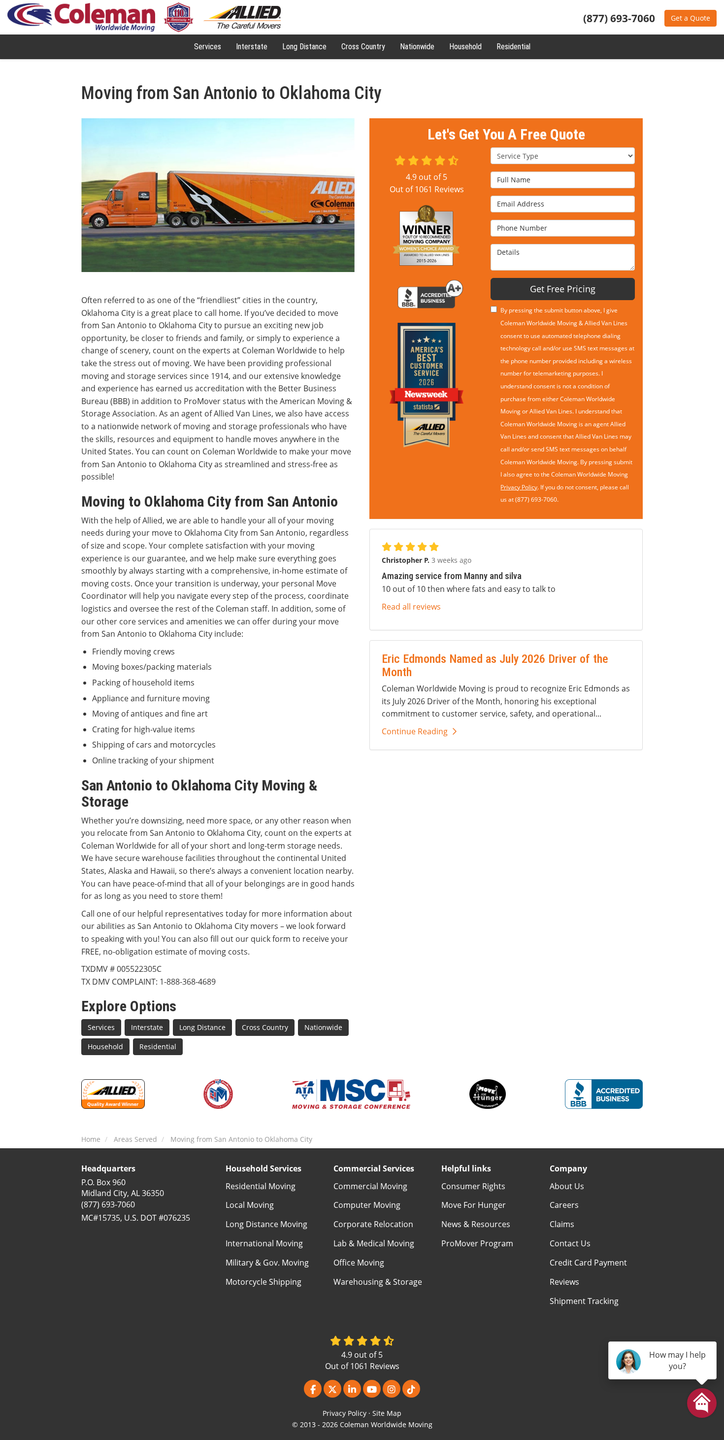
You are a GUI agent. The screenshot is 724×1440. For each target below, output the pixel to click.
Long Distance (202, 1027)
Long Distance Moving (266, 1224)
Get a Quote (690, 18)
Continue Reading (415, 731)
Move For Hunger (473, 1205)
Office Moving (358, 1262)
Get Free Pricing (562, 289)
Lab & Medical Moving (373, 1243)
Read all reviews (411, 606)
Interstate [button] (251, 46)
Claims (562, 1224)
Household (105, 1046)
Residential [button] (513, 46)
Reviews (564, 1281)
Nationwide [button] (417, 46)
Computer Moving (366, 1205)
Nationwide (323, 1027)
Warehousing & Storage (377, 1281)
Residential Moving (261, 1186)
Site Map (386, 1413)
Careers (564, 1205)
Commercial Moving (370, 1186)
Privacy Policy (518, 487)
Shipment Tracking (584, 1301)
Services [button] (207, 46)
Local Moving (250, 1205)
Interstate (147, 1027)
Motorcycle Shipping (263, 1281)
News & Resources (475, 1224)
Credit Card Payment (588, 1262)
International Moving (264, 1243)
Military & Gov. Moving (267, 1262)
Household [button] (465, 46)
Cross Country (265, 1027)
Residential (157, 1046)
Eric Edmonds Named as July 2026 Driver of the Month (495, 665)
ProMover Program (477, 1243)
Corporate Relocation (373, 1224)
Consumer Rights (473, 1186)
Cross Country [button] (363, 46)
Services (101, 1027)
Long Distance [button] (304, 46)
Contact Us (570, 1243)
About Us (567, 1186)
